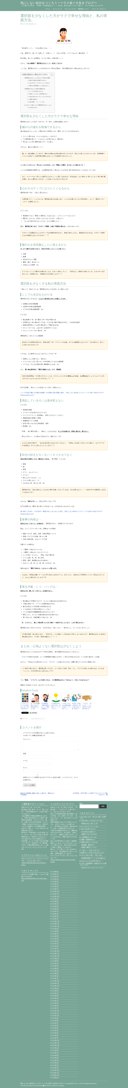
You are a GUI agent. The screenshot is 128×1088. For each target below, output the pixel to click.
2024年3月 (55, 944)
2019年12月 (55, 1070)
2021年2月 (54, 1035)
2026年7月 (55, 874)
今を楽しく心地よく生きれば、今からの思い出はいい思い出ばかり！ (76, 706)
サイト (25, 768)
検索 (80, 803)
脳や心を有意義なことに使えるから (39, 85)
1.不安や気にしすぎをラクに (89, 821)
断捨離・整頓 (86, 845)
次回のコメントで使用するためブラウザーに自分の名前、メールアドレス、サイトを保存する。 (51, 778)
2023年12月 (55, 951)
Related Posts (33, 107)
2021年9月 (54, 1018)
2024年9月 (55, 929)
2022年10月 (55, 986)
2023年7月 (55, 963)
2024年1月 (54, 948)
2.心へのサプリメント (37, 718)
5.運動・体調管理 (86, 840)
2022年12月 (55, 981)
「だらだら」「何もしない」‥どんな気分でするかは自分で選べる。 (86, 706)
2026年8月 (55, 872)
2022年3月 (55, 1003)
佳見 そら (33, 24)
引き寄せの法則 (87, 832)
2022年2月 (55, 1006)
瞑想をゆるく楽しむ (88, 823)
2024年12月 (55, 921)
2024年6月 (55, 936)
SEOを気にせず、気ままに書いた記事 (93, 817)
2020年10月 (55, 1045)
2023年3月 (55, 973)
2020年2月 (55, 1065)
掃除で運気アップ (88, 847)
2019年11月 (55, 1073)
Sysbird (61, 1086)
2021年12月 (55, 1011)
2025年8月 (55, 901)
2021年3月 (54, 1033)
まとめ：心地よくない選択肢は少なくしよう (38, 105)
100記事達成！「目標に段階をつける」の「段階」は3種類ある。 (45, 706)
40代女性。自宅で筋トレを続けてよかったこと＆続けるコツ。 (90, 794)
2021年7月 (54, 1023)
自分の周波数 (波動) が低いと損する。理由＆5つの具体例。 (37, 794)
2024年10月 (55, 926)
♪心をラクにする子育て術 (89, 861)
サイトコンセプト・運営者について (77, 9)
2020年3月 (55, 1063)
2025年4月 (55, 911)
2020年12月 (55, 1040)
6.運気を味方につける (87, 842)
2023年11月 (55, 953)
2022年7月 (55, 993)
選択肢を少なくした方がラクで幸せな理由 (37, 78)
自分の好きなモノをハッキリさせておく (40, 96)
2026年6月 (55, 876)
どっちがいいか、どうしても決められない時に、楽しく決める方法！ (24, 706)
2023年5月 (55, 968)
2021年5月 (54, 1028)
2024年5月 (55, 939)
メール (25, 761)
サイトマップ (57, 9)
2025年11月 (55, 894)
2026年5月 (55, 879)
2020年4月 (55, 1060)
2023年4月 (55, 971)
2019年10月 (55, 1075)
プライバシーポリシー (98, 9)
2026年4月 (55, 881)
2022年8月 (55, 991)
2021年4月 (54, 1030)
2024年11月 (55, 924)
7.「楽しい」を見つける (88, 850)
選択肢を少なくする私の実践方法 (35, 89)
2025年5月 (55, 909)
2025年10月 (55, 896)
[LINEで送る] (33, 713)
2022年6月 (55, 996)
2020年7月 (55, 1053)
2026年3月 (55, 884)
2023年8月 (55, 961)
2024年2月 (55, 946)
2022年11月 (55, 983)
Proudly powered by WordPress (31, 1086)
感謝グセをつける (88, 834)
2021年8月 (54, 1020)
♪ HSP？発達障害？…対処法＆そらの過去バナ (93, 864)
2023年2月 (55, 976)
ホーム (48, 9)
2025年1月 (54, 919)
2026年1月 (54, 889)
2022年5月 (55, 998)
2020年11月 (55, 1043)
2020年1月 (54, 1068)
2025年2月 (55, 916)
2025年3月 (55, 914)
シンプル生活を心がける (36, 91)
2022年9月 (55, 988)
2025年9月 (55, 899)
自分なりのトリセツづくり (91, 868)
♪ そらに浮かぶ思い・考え (89, 855)
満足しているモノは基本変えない (39, 94)
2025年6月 (55, 906)
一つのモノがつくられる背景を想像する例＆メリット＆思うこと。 (66, 706)
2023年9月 (55, 958)
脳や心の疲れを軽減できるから (37, 80)
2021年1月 (54, 1038)
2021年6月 (54, 1025)
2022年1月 (54, 1008)
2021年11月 (55, 1013)
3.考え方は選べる (86, 829)
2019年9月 (55, 1078)
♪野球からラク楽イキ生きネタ (90, 853)
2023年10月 (55, 956)
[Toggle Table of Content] (51, 74)
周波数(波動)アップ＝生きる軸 (92, 858)
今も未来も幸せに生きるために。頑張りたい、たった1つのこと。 (55, 706)
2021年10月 (55, 1015)
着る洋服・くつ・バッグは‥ (37, 102)
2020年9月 (55, 1048)
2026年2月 (55, 886)
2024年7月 (55, 934)
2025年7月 (55, 904)
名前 (24, 753)
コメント (26, 739)
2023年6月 (55, 966)
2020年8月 (55, 1050)
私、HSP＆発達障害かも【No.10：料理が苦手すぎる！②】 (35, 706)
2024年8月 (55, 931)
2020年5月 (55, 1058)
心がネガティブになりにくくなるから (39, 83)
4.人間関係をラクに (87, 837)
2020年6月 (55, 1055)
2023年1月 (54, 978)
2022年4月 (55, 1001)
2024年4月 (55, 941)
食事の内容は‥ (34, 99)
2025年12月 (55, 891)
